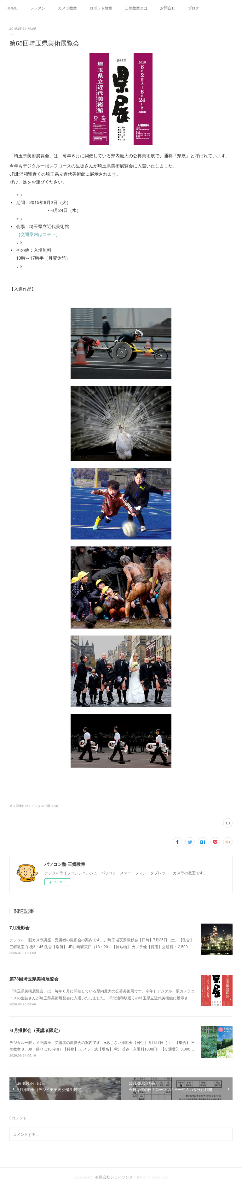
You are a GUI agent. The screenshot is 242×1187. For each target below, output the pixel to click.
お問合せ (167, 7)
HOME (12, 7)
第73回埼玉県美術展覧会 (34, 978)
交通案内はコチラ (38, 234)
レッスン (37, 7)
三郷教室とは (136, 7)
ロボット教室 (100, 7)
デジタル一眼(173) (45, 806)
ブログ (193, 7)
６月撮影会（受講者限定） (35, 1030)
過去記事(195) (19, 806)
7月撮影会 (19, 927)
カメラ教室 (67, 7)
